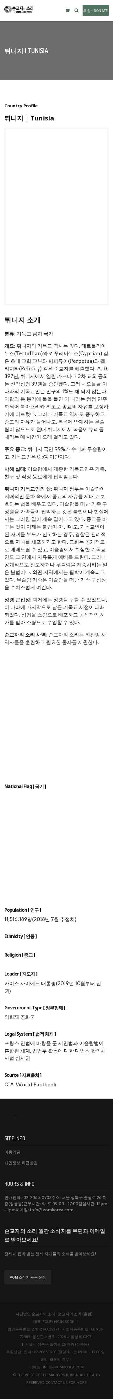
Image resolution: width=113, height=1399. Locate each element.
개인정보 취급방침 (21, 1162)
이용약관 (12, 1152)
